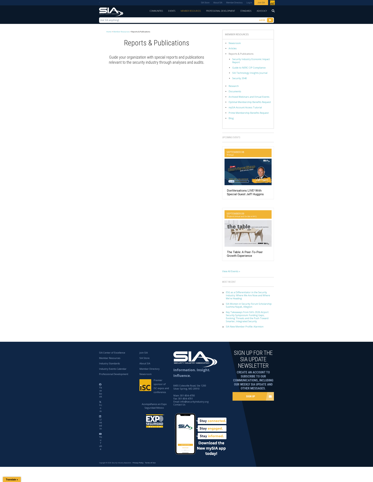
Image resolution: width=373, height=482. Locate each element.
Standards (245, 10)
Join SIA (261, 2)
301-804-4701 (185, 398)
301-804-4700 (187, 395)
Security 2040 (239, 78)
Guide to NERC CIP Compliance (249, 67)
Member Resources (191, 10)
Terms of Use (150, 463)
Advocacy (262, 10)
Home (108, 31)
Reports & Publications (241, 53)
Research (234, 86)
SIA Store (205, 2)
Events (171, 10)
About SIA (217, 2)
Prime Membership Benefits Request (249, 112)
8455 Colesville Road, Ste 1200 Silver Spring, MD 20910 (189, 387)
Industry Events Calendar (112, 368)
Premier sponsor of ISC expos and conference (272, 3)
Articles (233, 48)
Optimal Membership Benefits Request (250, 102)
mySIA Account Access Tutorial (245, 107)
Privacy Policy (138, 463)
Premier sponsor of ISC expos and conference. (161, 386)
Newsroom (235, 43)
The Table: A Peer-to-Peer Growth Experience (245, 253)
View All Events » (231, 271)
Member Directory (234, 2)
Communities (156, 10)
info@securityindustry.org (194, 401)
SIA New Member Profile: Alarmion (244, 326)
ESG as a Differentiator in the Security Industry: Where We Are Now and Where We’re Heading (248, 295)
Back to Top (358, 465)
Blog (231, 118)
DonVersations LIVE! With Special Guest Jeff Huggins (245, 192)
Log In (249, 2)
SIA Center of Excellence (112, 352)
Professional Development (220, 10)
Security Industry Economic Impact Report (251, 61)
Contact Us (179, 404)
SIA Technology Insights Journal (249, 73)
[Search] (272, 12)
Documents (235, 91)
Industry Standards (109, 363)
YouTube (100, 443)
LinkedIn (100, 424)
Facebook (100, 392)
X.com (100, 408)
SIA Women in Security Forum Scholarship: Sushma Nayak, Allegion (249, 305)
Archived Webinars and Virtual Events (249, 96)
